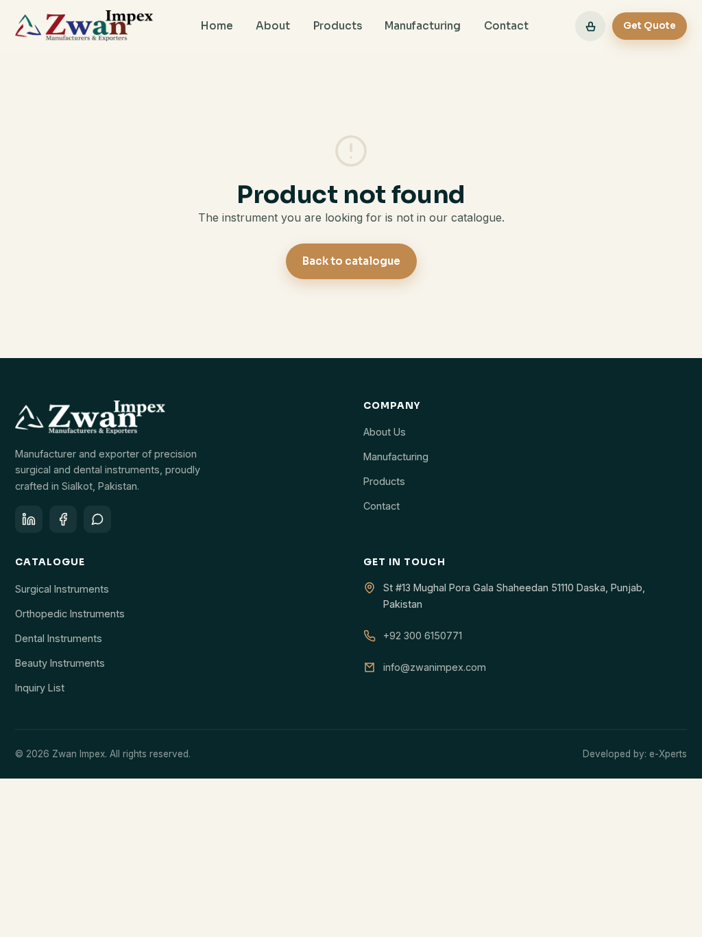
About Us (384, 432)
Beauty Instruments (60, 663)
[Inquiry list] (590, 26)
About (273, 25)
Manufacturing (423, 25)
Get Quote (649, 26)
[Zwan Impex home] (84, 26)
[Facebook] (63, 519)
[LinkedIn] (29, 519)
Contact (506, 25)
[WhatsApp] (97, 519)
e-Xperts (668, 753)
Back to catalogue (351, 261)
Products (337, 25)
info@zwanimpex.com (434, 667)
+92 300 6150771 (422, 635)
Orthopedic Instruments (70, 613)
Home (217, 25)
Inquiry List (39, 687)
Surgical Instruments (62, 589)
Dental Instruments (58, 638)
